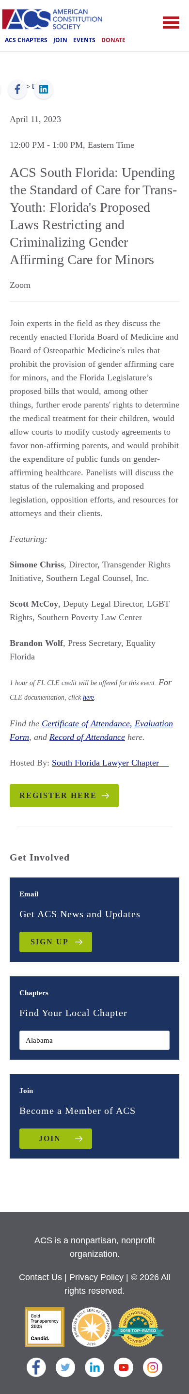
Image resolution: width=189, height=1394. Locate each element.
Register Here (58, 795)
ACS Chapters (26, 40)
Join (60, 40)
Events (84, 40)
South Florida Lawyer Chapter (110, 762)
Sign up (50, 942)
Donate (113, 40)
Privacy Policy (96, 1277)
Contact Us (40, 1277)
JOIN (50, 1138)
